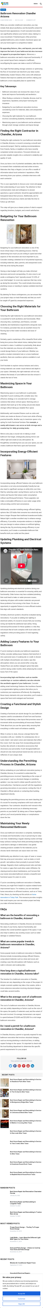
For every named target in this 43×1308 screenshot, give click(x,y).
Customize (21, 1299)
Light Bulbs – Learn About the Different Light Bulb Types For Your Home (25, 1238)
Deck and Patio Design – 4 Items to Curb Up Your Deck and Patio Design (25, 1248)
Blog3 (3, 9)
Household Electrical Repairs (20, 1273)
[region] (21, 1291)
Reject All (21, 1304)
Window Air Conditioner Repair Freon (23, 1263)
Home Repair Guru (6, 20)
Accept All (21, 1293)
